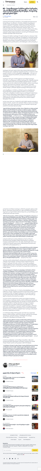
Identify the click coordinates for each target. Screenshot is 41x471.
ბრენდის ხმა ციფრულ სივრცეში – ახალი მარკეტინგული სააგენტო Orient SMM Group (16, 425)
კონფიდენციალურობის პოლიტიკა (25, 435)
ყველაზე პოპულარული (11, 373)
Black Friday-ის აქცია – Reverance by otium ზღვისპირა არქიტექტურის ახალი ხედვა (14, 378)
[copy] (37, 17)
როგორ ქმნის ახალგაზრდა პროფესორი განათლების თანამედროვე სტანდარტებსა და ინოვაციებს (16, 406)
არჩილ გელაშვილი (7, 16)
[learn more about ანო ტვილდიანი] (4, 410)
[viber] (18, 458)
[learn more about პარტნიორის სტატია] (4, 381)
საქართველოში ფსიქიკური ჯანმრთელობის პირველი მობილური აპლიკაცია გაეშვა (16, 397)
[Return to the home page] (10, 2)
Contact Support (13, 439)
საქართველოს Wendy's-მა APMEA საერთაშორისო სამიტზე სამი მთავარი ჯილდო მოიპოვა (16, 416)
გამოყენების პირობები (14, 435)
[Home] (3, 5)
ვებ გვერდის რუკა (32, 437)
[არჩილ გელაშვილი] (5, 365)
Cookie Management (26, 439)
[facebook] (4, 458)
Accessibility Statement (23, 437)
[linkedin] (9, 458)
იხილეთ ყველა (33, 372)
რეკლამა (19, 439)
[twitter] (7, 458)
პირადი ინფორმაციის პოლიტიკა (11, 437)
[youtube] (12, 458)
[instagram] (15, 458)
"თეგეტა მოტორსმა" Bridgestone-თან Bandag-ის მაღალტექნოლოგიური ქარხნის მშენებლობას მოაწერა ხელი (15, 387)
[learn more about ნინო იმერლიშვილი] (4, 429)
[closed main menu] (3, 2)
